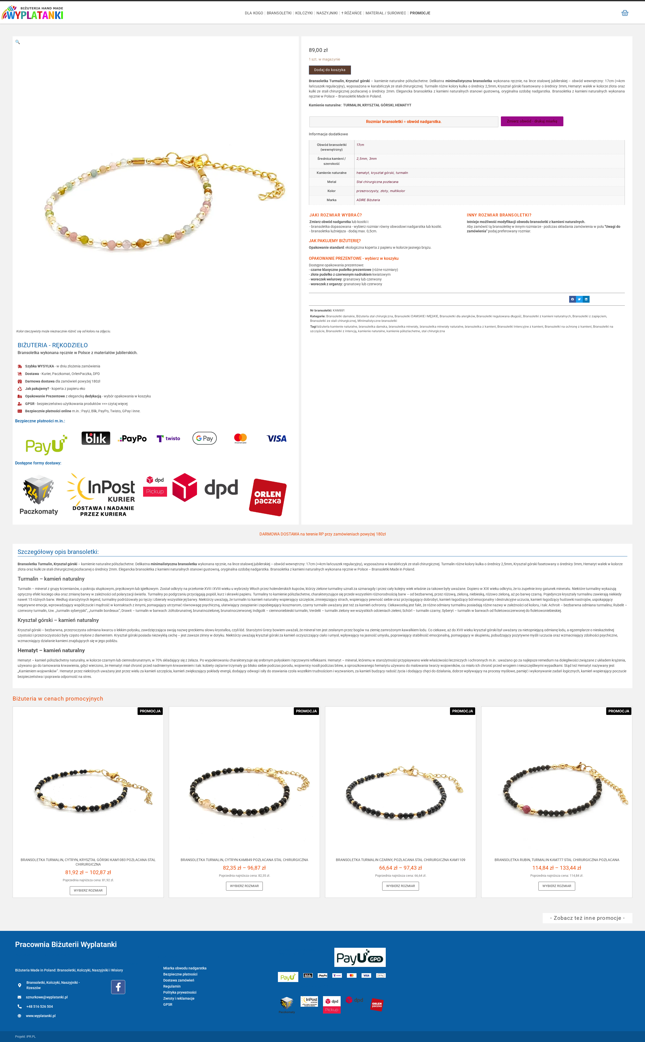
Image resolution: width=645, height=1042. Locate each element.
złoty (384, 191)
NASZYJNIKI (327, 13)
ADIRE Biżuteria (368, 200)
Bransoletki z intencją (341, 331)
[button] (17, 41)
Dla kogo (254, 13)
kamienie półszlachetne (403, 331)
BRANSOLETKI (279, 13)
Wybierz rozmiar (88, 890)
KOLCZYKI (304, 13)
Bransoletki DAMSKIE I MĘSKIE (416, 316)
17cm (360, 145)
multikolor (397, 191)
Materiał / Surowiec (386, 13)
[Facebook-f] (118, 987)
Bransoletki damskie (340, 316)
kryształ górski (382, 173)
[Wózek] (625, 13)
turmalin (402, 173)
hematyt (363, 173)
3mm (373, 159)
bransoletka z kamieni (480, 326)
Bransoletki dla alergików (457, 316)
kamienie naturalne (371, 331)
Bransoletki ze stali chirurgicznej (333, 321)
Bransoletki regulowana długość (499, 316)
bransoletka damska (373, 326)
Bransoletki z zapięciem (589, 316)
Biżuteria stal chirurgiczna (374, 316)
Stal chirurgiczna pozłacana (377, 182)
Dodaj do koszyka (330, 70)
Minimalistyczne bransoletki (377, 321)
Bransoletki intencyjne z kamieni (520, 326)
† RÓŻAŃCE (351, 13)
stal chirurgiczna (433, 331)
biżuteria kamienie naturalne (337, 326)
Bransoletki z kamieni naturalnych (547, 316)
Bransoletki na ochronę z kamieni (568, 326)
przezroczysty (367, 191)
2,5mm (362, 159)
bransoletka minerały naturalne (441, 326)
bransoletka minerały (403, 326)
